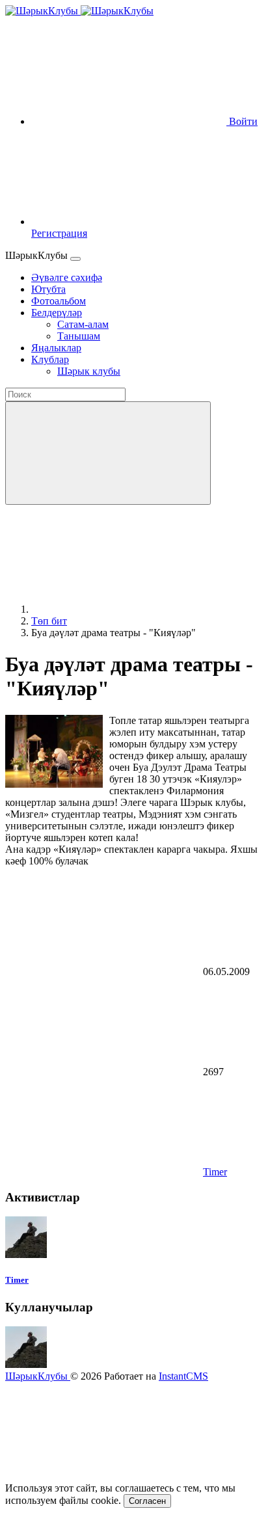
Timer (215, 1171)
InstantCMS (183, 1376)
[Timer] (26, 1254)
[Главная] (128, 609)
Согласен (147, 1501)
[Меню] (75, 259)
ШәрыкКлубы (37, 1376)
